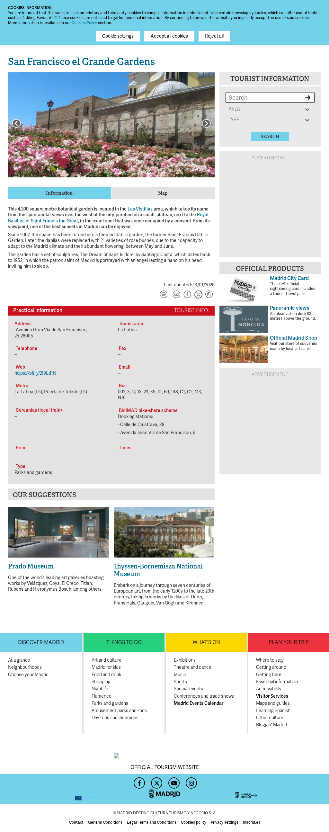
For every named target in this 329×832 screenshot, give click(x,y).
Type (235, 119)
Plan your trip (289, 642)
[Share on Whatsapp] (209, 295)
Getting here (268, 674)
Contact (76, 822)
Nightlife (100, 689)
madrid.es (251, 822)
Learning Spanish (273, 710)
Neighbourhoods (25, 667)
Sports (180, 681)
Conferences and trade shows (204, 696)
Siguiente (206, 123)
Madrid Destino (278, 789)
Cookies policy (193, 822)
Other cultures (271, 717)
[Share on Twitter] (198, 295)
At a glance (19, 660)
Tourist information (269, 79)
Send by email (176, 295)
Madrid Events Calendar (198, 703)
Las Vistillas (140, 209)
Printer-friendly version (163, 295)
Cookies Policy (84, 23)
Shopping (101, 681)
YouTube (173, 781)
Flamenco (101, 696)
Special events (188, 689)
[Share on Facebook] (187, 295)
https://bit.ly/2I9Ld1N (35, 373)
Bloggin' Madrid (271, 725)
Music (180, 674)
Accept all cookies (169, 36)
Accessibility (268, 689)
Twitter (156, 781)
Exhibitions (185, 660)
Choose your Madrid (28, 674)
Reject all (214, 36)
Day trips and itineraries (115, 717)
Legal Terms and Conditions (151, 822)
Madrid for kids (106, 667)
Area (235, 109)
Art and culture (106, 660)
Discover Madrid (41, 642)
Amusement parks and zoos (119, 710)
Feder (51, 789)
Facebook (138, 781)
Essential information (277, 681)
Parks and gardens (110, 703)
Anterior (16, 123)
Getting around (271, 667)
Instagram (190, 781)
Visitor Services (272, 696)
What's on (206, 642)
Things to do (124, 642)
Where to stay (270, 660)
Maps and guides (273, 703)
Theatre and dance (192, 667)
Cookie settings (118, 36)
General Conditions (105, 822)
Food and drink (106, 674)
